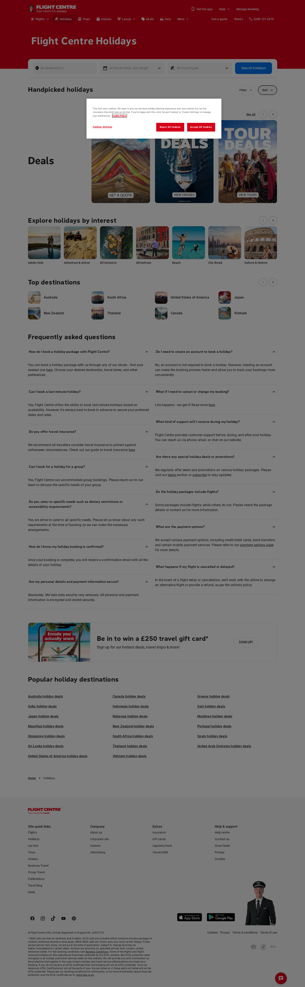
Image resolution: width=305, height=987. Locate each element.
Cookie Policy (119, 115)
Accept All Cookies (201, 127)
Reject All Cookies (170, 127)
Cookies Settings (102, 126)
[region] (154, 118)
